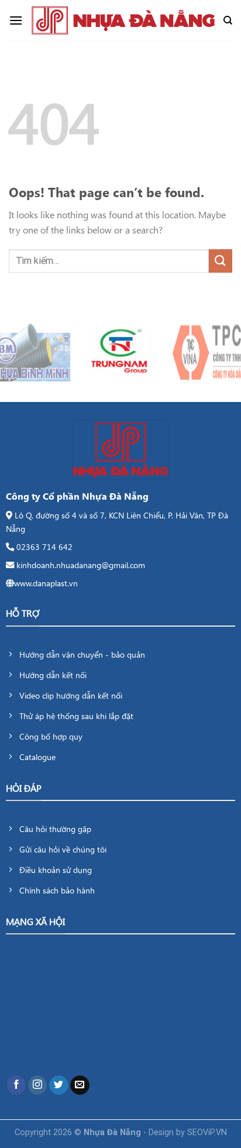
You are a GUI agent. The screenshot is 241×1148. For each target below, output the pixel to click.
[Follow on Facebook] (16, 1085)
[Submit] (220, 260)
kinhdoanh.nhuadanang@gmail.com (80, 564)
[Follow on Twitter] (58, 1085)
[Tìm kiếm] (227, 20)
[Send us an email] (79, 1085)
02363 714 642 (44, 546)
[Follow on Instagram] (37, 1085)
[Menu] (16, 20)
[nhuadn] (123, 20)
